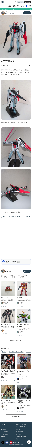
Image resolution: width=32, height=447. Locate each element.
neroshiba (22, 407)
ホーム (3, 6)
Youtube (3, 436)
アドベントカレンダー (21, 424)
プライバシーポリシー (21, 436)
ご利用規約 (18, 434)
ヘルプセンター (4, 427)
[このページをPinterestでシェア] (11, 442)
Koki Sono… (6, 405)
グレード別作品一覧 (20, 427)
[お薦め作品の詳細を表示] (29, 65)
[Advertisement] (16, 236)
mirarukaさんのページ (16, 340)
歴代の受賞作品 (19, 431)
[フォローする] (27, 12)
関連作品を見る (16, 416)
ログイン (20, 2)
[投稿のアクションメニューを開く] (14, 306)
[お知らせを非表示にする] (30, 9)
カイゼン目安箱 (4, 431)
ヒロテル (21, 378)
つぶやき (9, 6)
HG (6, 13)
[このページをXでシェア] (2, 442)
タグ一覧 (18, 429)
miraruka (7, 12)
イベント (24, 6)
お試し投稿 (16, 6)
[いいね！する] (29, 442)
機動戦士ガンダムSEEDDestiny (16, 216)
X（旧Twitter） (4, 434)
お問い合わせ (4, 429)
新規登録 (27, 2)
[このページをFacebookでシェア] (6, 442)
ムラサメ (4, 216)
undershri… (6, 376)
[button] (15, 2)
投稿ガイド (18, 439)
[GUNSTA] (4, 2)
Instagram (3, 439)
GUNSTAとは (4, 424)
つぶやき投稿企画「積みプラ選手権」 (8, 9)
